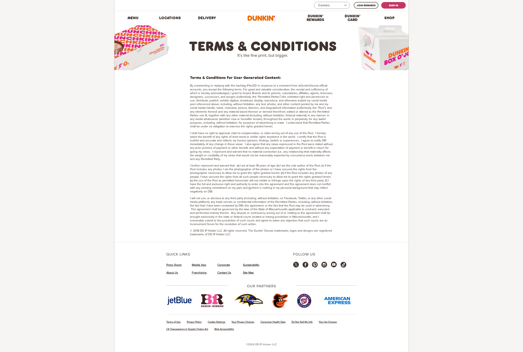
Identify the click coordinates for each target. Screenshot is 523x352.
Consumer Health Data (272, 322)
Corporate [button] (223, 265)
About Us (172, 272)
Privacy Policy (194, 322)
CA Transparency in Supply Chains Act (187, 329)
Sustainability (251, 265)
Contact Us (224, 272)
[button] (133, 18)
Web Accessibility (224, 329)
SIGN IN (393, 5)
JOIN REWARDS (366, 5)
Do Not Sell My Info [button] (302, 322)
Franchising (199, 272)
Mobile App (199, 265)
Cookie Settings (216, 322)
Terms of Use (173, 322)
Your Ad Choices (328, 322)
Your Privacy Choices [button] (242, 322)
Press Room (174, 265)
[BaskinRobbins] (212, 300)
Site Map (248, 272)
